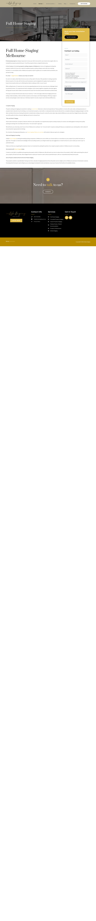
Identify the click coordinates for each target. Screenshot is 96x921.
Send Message (69, 101)
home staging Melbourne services (35, 132)
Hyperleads (12, 241)
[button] (43, 3)
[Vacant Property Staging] (75, 77)
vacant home (35, 109)
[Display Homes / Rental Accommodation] (75, 79)
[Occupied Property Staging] (75, 76)
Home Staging (13, 138)
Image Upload (68, 86)
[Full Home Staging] (75, 74)
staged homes (14, 75)
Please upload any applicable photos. (75, 89)
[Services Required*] (75, 73)
